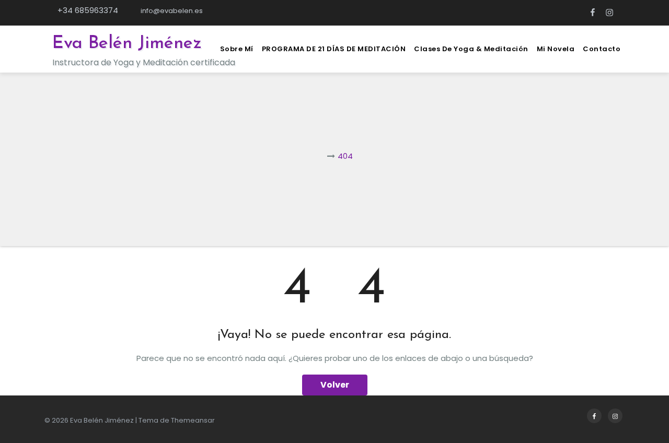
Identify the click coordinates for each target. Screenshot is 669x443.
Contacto (601, 49)
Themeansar (193, 420)
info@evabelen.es (171, 11)
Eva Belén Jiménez (127, 43)
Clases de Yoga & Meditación (471, 49)
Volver (334, 385)
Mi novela (556, 49)
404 (345, 155)
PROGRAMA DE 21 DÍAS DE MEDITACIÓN (334, 49)
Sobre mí (236, 49)
